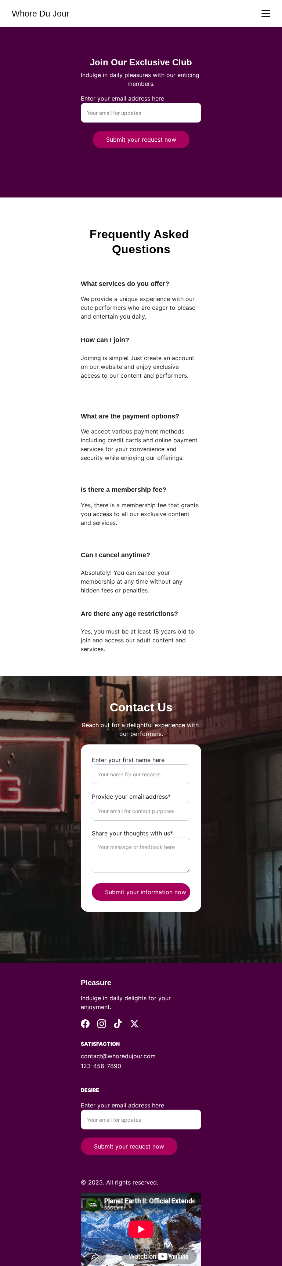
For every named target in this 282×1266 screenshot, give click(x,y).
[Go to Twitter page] (134, 1023)
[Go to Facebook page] (85, 1023)
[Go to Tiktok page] (117, 1023)
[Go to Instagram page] (101, 1023)
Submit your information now (145, 892)
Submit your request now (141, 139)
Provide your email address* (131, 796)
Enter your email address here (122, 98)
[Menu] (265, 13)
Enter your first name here (128, 759)
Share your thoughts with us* (132, 833)
